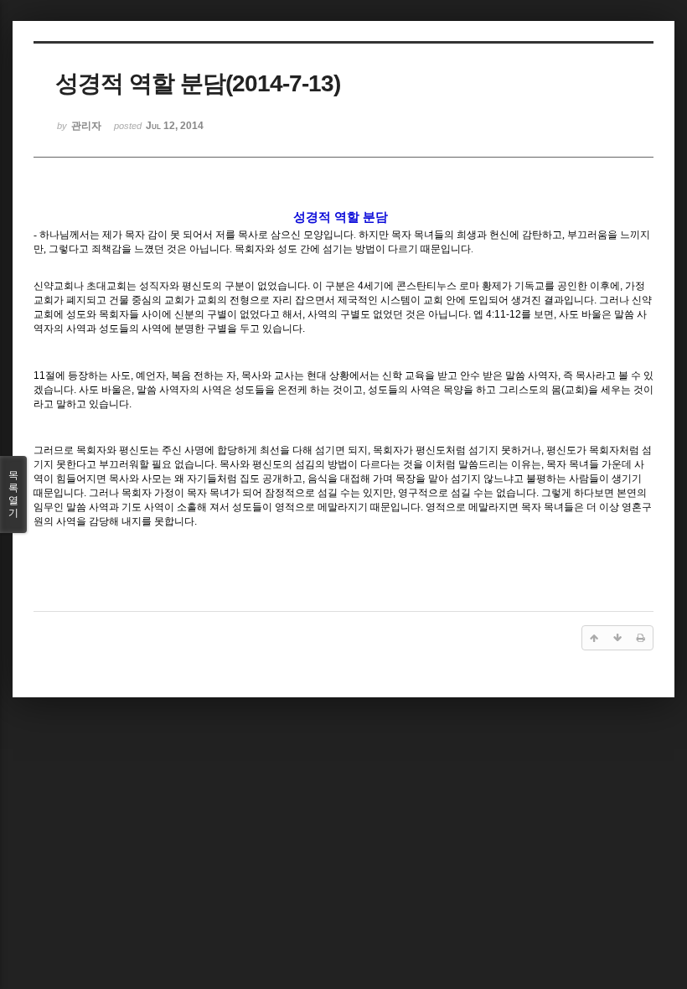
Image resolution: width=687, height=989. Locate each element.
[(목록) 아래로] (617, 638)
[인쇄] (641, 638)
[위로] (594, 638)
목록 (13, 494)
